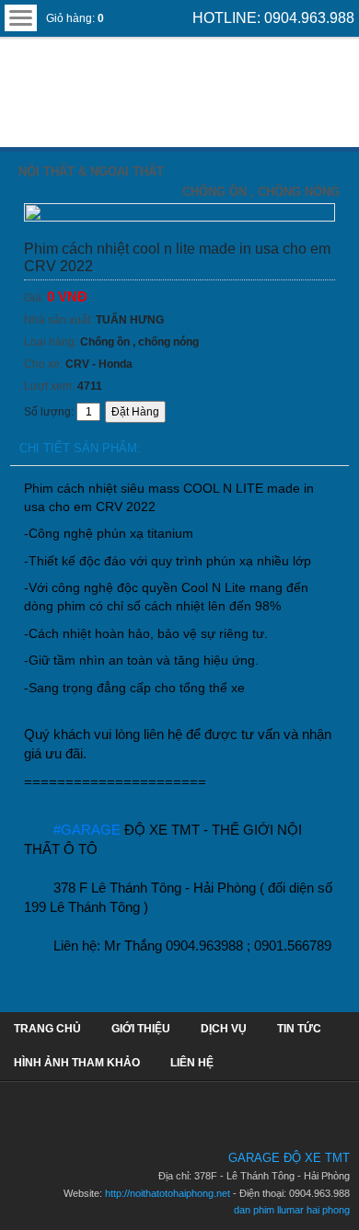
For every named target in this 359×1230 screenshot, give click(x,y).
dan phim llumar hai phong (292, 1209)
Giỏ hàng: (75, 18)
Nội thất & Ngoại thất (91, 171)
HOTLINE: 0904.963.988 (273, 18)
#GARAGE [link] (87, 829)
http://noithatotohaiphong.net (167, 1193)
